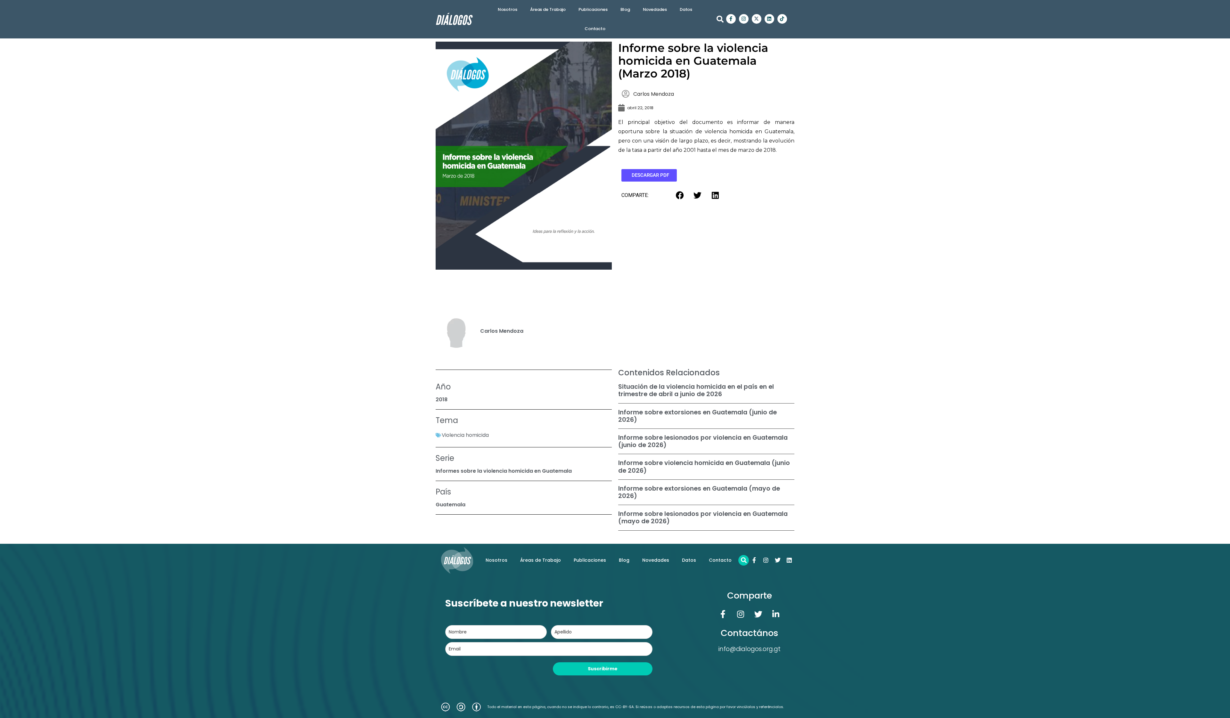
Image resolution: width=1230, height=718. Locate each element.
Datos (686, 9)
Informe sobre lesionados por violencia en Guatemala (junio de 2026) (703, 441)
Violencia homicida (465, 435)
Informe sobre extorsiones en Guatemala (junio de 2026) (697, 416)
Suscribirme (603, 668)
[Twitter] (777, 560)
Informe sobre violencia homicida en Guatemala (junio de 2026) (704, 467)
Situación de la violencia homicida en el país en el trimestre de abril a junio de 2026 (696, 390)
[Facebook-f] (731, 19)
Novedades (655, 9)
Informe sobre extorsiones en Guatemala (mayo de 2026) (699, 492)
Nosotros (507, 9)
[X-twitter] (756, 19)
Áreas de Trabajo (548, 9)
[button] (720, 19)
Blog (625, 9)
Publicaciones (593, 9)
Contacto (595, 29)
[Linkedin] (769, 19)
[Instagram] (744, 19)
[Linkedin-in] (776, 614)
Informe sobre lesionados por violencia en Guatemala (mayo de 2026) (703, 518)
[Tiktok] (782, 19)
